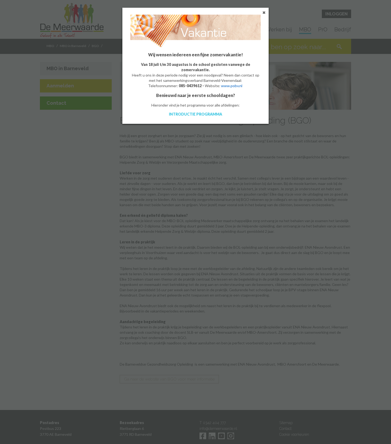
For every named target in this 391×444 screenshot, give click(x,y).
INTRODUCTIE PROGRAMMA (195, 114)
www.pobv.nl (231, 85)
